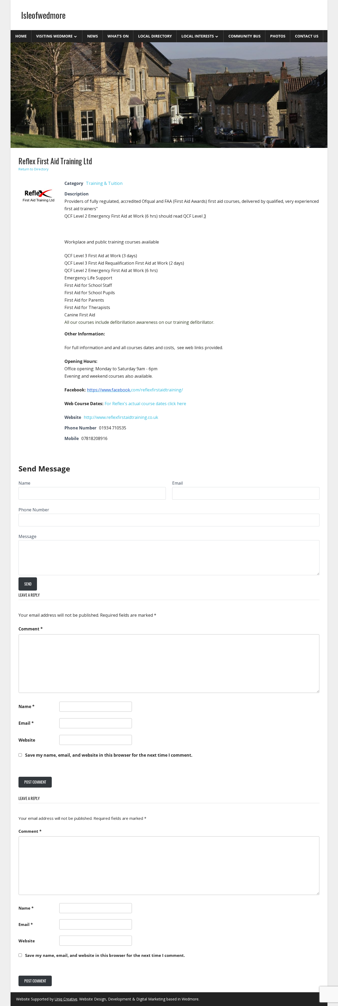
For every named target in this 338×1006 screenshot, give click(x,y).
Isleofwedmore (43, 15)
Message (27, 536)
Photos (277, 36)
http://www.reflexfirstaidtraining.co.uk (121, 417)
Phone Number (33, 510)
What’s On (118, 36)
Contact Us (306, 36)
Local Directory (155, 36)
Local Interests (197, 36)
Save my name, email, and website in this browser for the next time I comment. (109, 755)
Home (21, 36)
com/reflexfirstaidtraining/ (135, 390)
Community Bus (244, 36)
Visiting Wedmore (54, 36)
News (92, 36)
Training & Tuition (104, 183)
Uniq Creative (66, 999)
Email (177, 483)
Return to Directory (33, 169)
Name (24, 483)
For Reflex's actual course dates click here (145, 403)
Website (26, 740)
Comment (30, 629)
